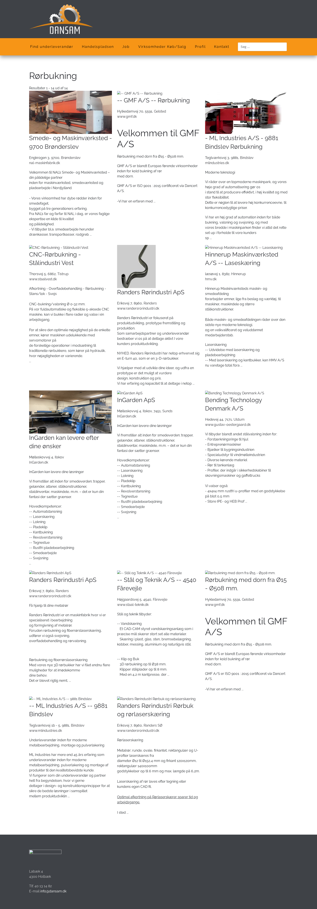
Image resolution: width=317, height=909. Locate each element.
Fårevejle (160, 599)
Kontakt (221, 47)
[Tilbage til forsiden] (61, 19)
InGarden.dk (38, 462)
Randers (150, 303)
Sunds (167, 411)
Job (126, 47)
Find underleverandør (51, 47)
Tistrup (63, 274)
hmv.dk (211, 279)
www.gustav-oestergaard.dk (228, 425)
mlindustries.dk (217, 163)
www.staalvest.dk (43, 279)
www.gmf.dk (127, 116)
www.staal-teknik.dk (133, 605)
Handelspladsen (98, 47)
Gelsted (160, 111)
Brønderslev (71, 158)
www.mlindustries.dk (45, 731)
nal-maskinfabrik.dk (44, 163)
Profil (200, 47)
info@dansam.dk (53, 891)
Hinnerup (238, 274)
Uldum (239, 419)
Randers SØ (153, 725)
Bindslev (247, 158)
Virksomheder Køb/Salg (162, 47)
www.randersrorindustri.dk (138, 308)
